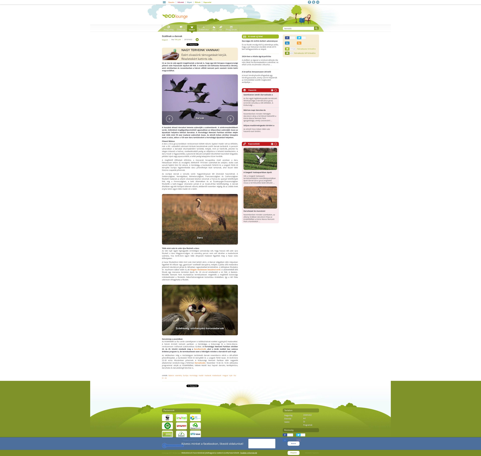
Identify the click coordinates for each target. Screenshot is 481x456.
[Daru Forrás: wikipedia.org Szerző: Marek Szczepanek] (200, 219)
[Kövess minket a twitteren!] (313, 2)
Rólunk (197, 2)
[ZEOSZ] (181, 434)
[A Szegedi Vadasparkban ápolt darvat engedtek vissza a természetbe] (260, 158)
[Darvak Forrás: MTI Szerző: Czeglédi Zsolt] (200, 99)
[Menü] (164, 2)
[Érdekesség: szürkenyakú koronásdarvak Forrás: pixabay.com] (200, 310)
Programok (231, 29)
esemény (178, 375)
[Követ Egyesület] (195, 434)
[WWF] (167, 417)
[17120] (287, 48)
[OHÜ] (195, 417)
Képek (189, 2)
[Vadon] (197, 39)
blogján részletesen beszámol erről (205, 269)
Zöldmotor (204, 29)
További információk (248, 453)
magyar (225, 375)
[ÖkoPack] (167, 426)
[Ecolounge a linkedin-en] (317, 2)
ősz (234, 375)
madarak (208, 375)
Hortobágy (194, 375)
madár (201, 375)
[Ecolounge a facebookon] (309, 2)
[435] (287, 53)
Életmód (181, 29)
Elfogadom (293, 453)
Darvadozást (200, 363)
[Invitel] (181, 417)
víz (166, 378)
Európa (185, 375)
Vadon (192, 29)
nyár (230, 375)
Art (214, 29)
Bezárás (293, 443)
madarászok (216, 375)
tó (163, 378)
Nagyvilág (168, 29)
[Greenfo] (167, 434)
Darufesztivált (200, 349)
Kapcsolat (207, 2)
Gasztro (171, 2)
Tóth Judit (177, 40)
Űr (221, 29)
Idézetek (180, 2)
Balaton (171, 375)
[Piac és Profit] (181, 426)
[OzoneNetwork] (195, 426)
